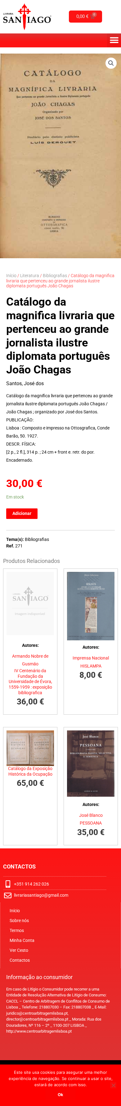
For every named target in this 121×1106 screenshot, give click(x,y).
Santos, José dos (25, 383)
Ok (60, 1094)
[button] (114, 40)
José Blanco (91, 815)
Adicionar (21, 513)
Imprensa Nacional (91, 657)
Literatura (29, 275)
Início (11, 275)
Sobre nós (19, 920)
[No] (113, 1085)
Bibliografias (55, 275)
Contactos (20, 960)
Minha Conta (22, 940)
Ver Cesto (19, 950)
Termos (17, 930)
